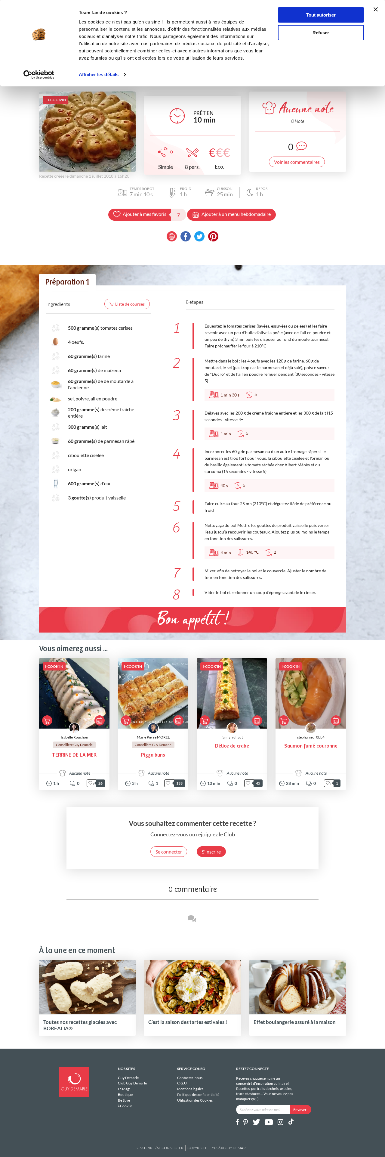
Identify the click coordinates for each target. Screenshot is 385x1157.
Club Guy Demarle (132, 1083)
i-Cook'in (125, 1106)
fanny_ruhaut (232, 737)
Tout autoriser (321, 14)
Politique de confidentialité (198, 1094)
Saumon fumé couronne (310, 746)
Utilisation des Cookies (195, 1100)
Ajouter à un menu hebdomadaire (236, 214)
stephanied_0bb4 (311, 737)
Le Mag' (124, 1089)
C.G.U (182, 1083)
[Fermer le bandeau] (376, 9)
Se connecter (169, 851)
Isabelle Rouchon (74, 737)
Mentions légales (190, 1089)
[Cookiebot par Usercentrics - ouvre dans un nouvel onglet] (39, 74)
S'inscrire (211, 851)
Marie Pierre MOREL (153, 737)
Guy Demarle (128, 1078)
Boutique (125, 1094)
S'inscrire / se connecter (159, 1148)
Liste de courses (130, 303)
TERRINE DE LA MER (74, 755)
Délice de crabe (232, 746)
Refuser (321, 32)
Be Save (124, 1100)
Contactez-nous (189, 1078)
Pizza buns (153, 755)
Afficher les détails (99, 74)
